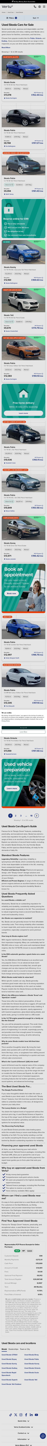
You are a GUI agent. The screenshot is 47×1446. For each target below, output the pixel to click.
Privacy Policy (6, 721)
